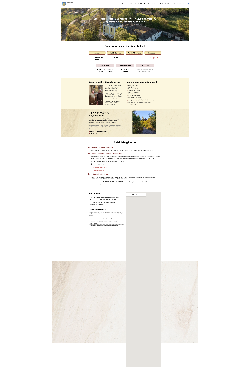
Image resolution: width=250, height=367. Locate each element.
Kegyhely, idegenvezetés (151, 4)
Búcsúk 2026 (138, 4)
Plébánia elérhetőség (179, 4)
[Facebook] (188, 4)
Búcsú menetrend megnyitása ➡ (153, 58)
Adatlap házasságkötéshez (100, 167)
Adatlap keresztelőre (98, 170)
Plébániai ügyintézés (165, 4)
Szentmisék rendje (127, 4)
